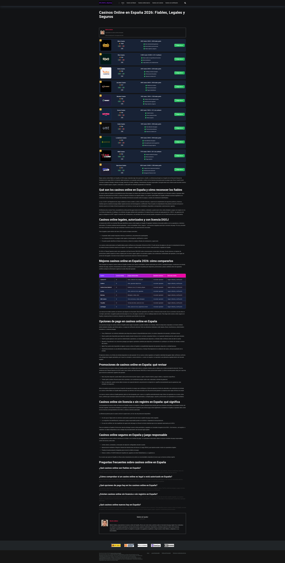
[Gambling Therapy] (129, 545)
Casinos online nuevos (144, 3)
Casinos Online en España (115, 553)
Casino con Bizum (131, 3)
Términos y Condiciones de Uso (179, 553)
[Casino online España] (105, 2)
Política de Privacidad (166, 553)
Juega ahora (179, 45)
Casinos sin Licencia (157, 3)
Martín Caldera (109, 29)
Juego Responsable (155, 553)
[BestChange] (169, 545)
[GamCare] (156, 545)
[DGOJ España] (116, 545)
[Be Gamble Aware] (142, 545)
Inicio (122, 3)
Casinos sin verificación (171, 3)
